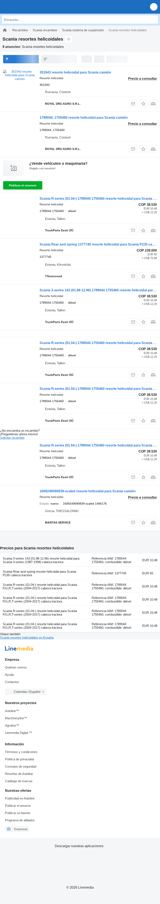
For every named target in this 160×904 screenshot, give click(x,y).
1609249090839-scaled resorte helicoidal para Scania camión (88, 491)
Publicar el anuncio (22, 185)
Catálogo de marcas (18, 781)
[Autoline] (5, 30)
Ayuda (9, 674)
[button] (154, 7)
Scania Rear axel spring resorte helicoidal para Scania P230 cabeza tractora (39, 573)
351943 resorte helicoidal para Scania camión (75, 72)
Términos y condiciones (21, 752)
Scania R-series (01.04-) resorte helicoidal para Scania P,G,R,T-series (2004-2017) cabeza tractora (40, 586)
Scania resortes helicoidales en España (27, 637)
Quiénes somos (16, 667)
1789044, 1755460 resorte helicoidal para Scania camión (84, 117)
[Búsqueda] (154, 19)
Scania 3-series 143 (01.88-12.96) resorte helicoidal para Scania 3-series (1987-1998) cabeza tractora (41, 560)
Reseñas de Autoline (19, 774)
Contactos (12, 682)
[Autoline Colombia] (27, 7)
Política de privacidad (19, 759)
